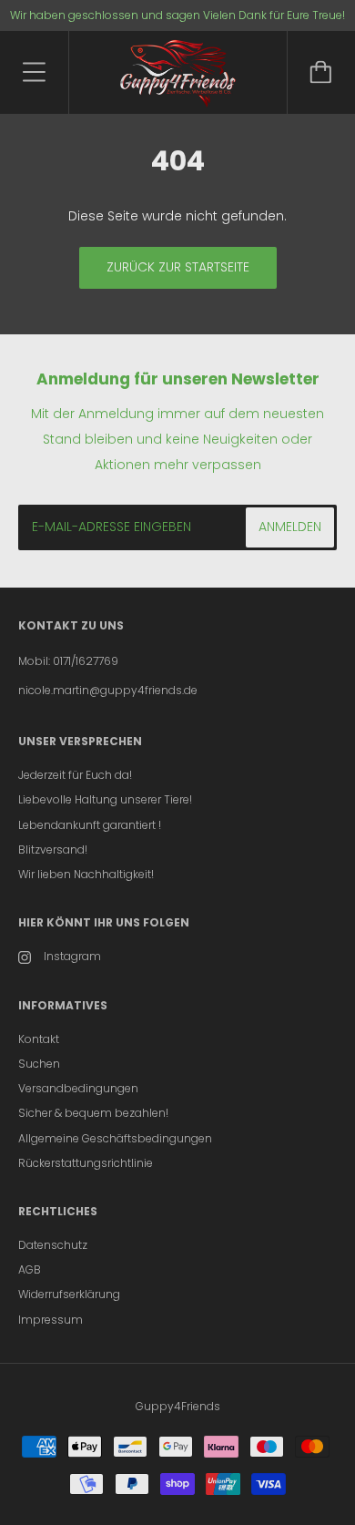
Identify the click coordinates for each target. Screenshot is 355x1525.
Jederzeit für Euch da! (75, 775)
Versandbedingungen (78, 1088)
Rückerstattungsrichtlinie (85, 1163)
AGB (29, 1269)
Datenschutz (52, 1245)
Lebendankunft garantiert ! (89, 825)
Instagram (72, 956)
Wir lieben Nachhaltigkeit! (86, 874)
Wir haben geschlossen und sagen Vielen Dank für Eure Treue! (177, 15)
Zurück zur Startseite (177, 267)
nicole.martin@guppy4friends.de (108, 690)
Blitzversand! (52, 849)
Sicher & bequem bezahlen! (93, 1113)
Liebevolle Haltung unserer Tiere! (105, 799)
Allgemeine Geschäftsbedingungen (115, 1138)
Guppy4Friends (178, 1406)
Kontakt (38, 1039)
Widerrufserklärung (69, 1294)
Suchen (39, 1063)
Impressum (50, 1319)
